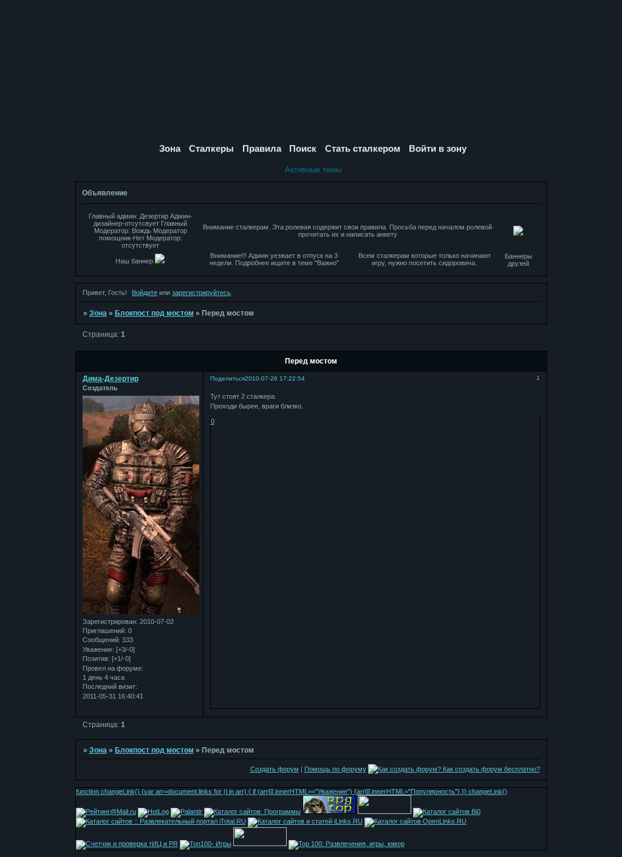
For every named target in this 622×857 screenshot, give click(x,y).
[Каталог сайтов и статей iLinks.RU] (305, 821)
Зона (98, 313)
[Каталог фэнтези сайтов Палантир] (187, 811)
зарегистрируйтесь (201, 292)
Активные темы (313, 169)
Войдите (144, 292)
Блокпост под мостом (154, 313)
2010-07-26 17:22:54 (275, 378)
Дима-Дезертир (110, 378)
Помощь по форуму (335, 769)
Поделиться (227, 378)
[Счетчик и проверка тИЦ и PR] (127, 843)
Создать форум (274, 769)
